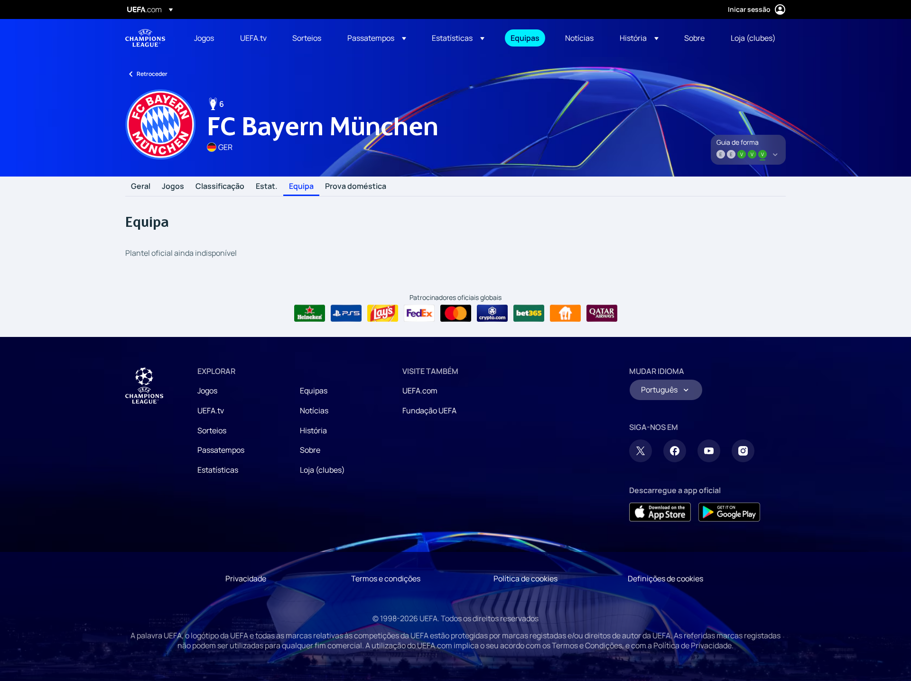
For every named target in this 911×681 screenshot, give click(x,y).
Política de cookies (525, 578)
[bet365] (528, 313)
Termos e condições (385, 578)
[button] (376, 38)
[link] (204, 38)
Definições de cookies (665, 578)
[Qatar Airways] (601, 313)
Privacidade (245, 578)
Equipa (301, 186)
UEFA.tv (210, 410)
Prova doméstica (355, 186)
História (313, 430)
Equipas (313, 390)
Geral (140, 186)
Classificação (219, 186)
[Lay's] (382, 313)
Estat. (267, 186)
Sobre (310, 450)
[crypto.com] (492, 313)
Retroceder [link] (152, 74)
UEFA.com (419, 390)
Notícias (314, 410)
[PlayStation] (346, 313)
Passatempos (220, 450)
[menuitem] (205, 38)
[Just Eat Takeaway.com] (565, 313)
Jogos (173, 186)
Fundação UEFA (429, 410)
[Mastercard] (455, 313)
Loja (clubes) (322, 470)
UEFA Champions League (145, 38)
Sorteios (211, 430)
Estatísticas (217, 470)
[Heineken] (309, 313)
